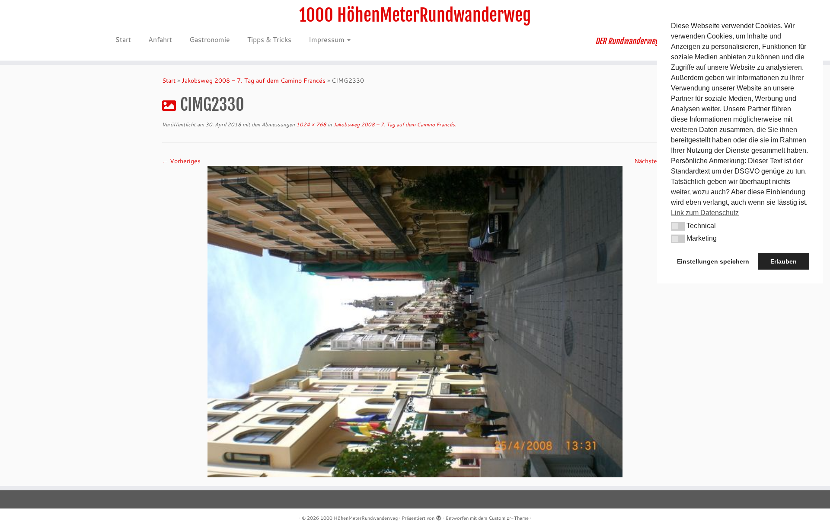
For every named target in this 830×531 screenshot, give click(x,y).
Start (123, 39)
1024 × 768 (310, 124)
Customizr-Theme (508, 518)
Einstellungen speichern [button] (713, 261)
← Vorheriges (181, 161)
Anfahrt (160, 39)
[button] (678, 226)
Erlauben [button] (783, 261)
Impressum (327, 39)
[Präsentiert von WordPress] (439, 516)
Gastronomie (209, 39)
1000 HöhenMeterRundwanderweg (415, 15)
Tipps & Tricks (269, 39)
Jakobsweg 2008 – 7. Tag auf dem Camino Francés (254, 80)
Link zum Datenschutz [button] (705, 212)
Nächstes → (651, 161)
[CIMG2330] (415, 320)
